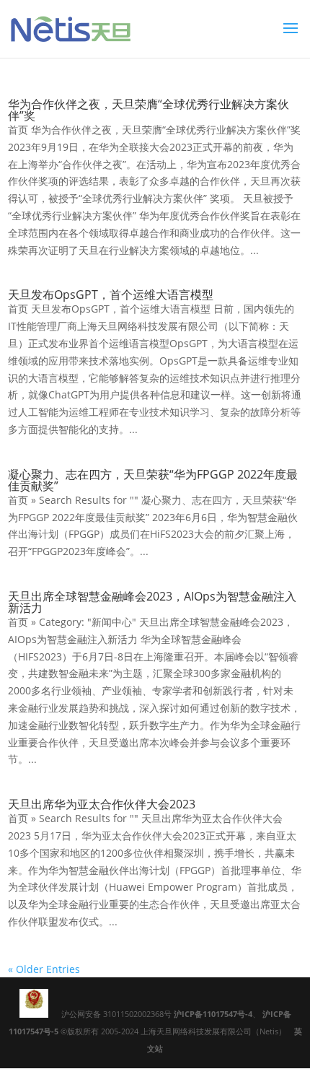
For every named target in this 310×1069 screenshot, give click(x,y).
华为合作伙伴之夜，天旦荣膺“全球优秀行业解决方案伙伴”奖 (148, 109)
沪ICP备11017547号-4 (213, 1013)
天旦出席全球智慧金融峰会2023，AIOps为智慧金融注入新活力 (152, 602)
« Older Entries (44, 969)
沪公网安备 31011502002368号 (117, 1013)
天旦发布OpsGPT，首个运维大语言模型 (110, 294)
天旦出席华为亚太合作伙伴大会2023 (101, 804)
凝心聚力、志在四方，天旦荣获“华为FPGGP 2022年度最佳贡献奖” (153, 480)
